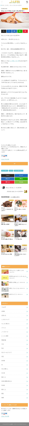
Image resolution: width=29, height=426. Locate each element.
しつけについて (5, 319)
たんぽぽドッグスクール (13, 424)
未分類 (3, 360)
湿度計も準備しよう (17, 282)
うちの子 (3, 307)
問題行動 (3, 340)
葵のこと (3, 389)
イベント (3, 327)
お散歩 (3, 311)
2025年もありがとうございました (17, 277)
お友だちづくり (16, 294)
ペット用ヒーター (13, 60)
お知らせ (3, 315)
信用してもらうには (17, 288)
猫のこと (3, 377)
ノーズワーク (4, 331)
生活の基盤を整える (19, 170)
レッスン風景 (4, 336)
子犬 (2, 344)
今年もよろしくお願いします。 (17, 271)
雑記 (2, 393)
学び (2, 348)
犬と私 (11, 170)
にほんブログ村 (5, 159)
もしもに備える (5, 323)
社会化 (3, 385)
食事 (2, 397)
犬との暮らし (5, 170)
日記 (2, 356)
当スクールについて (6, 352)
